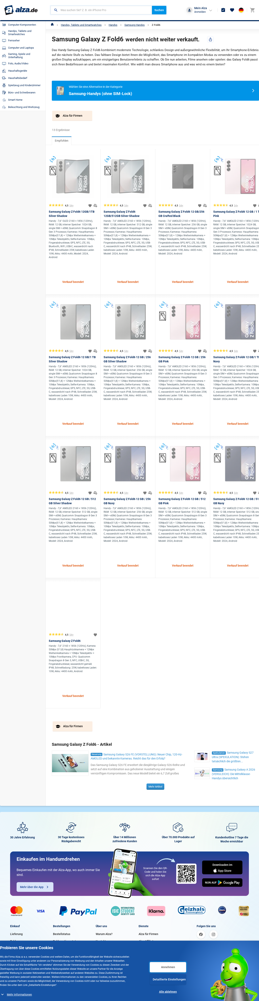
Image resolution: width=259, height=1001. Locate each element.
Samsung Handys (134, 24)
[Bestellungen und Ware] (223, 10)
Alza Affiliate (147, 941)
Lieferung (16, 934)
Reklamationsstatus (66, 941)
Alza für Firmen (148, 934)
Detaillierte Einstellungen (169, 979)
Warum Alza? (104, 934)
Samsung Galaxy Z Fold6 (65, 640)
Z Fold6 (156, 24)
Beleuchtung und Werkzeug (23, 107)
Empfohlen (61, 140)
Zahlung (15, 941)
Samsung (217, 770)
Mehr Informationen (19, 994)
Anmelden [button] (200, 11)
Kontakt (101, 941)
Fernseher (14, 40)
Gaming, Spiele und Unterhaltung (19, 55)
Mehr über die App (32, 887)
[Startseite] (52, 25)
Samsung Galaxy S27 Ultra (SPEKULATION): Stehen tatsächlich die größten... (233, 757)
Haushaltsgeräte (17, 70)
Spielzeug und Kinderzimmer (24, 85)
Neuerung (96, 754)
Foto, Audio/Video (18, 63)
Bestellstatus (61, 934)
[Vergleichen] (95, 206)
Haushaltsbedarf (17, 77)
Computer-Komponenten (22, 24)
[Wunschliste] (232, 10)
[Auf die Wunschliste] (90, 206)
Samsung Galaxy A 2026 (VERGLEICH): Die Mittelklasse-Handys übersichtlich (233, 774)
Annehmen (168, 967)
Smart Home (15, 99)
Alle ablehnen (168, 991)
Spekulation (219, 753)
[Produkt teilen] (210, 39)
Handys (113, 24)
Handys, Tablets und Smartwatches (81, 24)
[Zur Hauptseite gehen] (21, 10)
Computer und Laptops (21, 47)
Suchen (159, 10)
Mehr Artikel (155, 786)
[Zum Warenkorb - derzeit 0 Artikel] (252, 10)
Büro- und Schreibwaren (21, 92)
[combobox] (101, 10)
